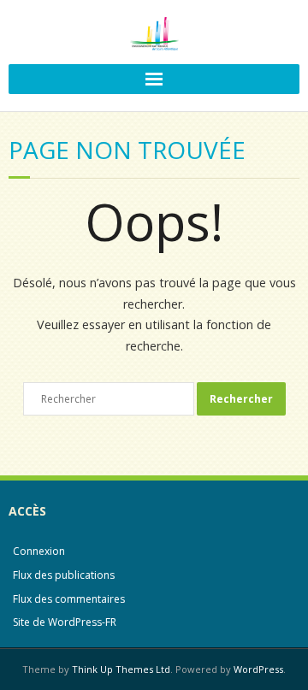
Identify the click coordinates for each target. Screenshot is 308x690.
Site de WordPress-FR (64, 622)
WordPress (258, 669)
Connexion (39, 551)
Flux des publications (64, 575)
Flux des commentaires (69, 599)
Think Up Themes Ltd (121, 669)
